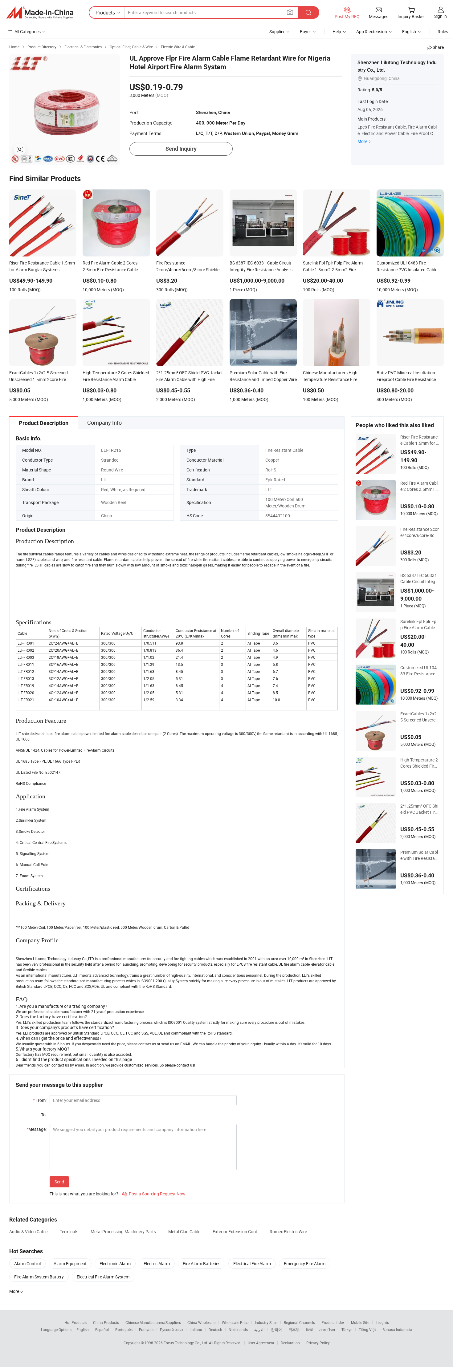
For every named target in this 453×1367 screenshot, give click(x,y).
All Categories (27, 31)
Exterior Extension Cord (235, 1231)
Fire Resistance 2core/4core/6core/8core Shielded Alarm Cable (419, 532)
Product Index (333, 1322)
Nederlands (238, 1329)
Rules (443, 31)
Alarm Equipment (70, 1263)
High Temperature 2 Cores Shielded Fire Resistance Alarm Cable (419, 763)
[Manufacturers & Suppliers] (39, 12)
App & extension (371, 31)
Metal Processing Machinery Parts (123, 1231)
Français (146, 1329)
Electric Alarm (157, 1263)
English (82, 1329)
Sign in (440, 16)
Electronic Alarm (115, 1263)
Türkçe (346, 1329)
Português (124, 1329)
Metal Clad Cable (184, 1231)
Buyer (305, 31)
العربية (259, 1329)
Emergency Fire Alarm (304, 1263)
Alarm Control (27, 1263)
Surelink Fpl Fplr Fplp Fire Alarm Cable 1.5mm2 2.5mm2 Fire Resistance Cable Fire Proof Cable (419, 624)
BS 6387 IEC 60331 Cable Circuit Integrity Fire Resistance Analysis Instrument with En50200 (419, 578)
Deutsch (215, 1329)
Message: (37, 1129)
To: (44, 1115)
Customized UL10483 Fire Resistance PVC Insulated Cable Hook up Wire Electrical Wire (419, 671)
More (362, 141)
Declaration (290, 1342)
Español (102, 1329)
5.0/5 (377, 89)
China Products (106, 1322)
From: (40, 1100)
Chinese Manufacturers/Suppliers (153, 1322)
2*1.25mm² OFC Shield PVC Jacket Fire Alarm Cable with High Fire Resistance (419, 809)
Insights (382, 1322)
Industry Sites (266, 1322)
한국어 (276, 1329)
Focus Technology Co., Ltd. (186, 1342)
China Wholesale (201, 1322)
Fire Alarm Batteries (201, 1263)
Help (337, 31)
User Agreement (261, 1342)
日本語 (294, 1329)
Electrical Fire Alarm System (103, 1277)
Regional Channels (299, 1322)
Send (59, 1182)
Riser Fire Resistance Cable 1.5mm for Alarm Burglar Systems (419, 440)
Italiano (196, 1329)
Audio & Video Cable (28, 1231)
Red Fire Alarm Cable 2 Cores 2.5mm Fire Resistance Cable (419, 486)
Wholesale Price (235, 1322)
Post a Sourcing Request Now (154, 1194)
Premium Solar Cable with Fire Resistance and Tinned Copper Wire (419, 855)
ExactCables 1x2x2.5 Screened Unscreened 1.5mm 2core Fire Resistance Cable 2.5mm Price (419, 717)
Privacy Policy (318, 1342)
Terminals (69, 1231)
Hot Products (75, 1322)
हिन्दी (309, 1329)
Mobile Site (360, 1322)
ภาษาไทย (327, 1329)
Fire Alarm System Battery (39, 1277)
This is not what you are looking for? (84, 1194)
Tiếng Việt (367, 1329)
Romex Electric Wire (288, 1231)
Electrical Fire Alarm (252, 1263)
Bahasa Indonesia (397, 1329)
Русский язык (171, 1329)
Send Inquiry (181, 148)
